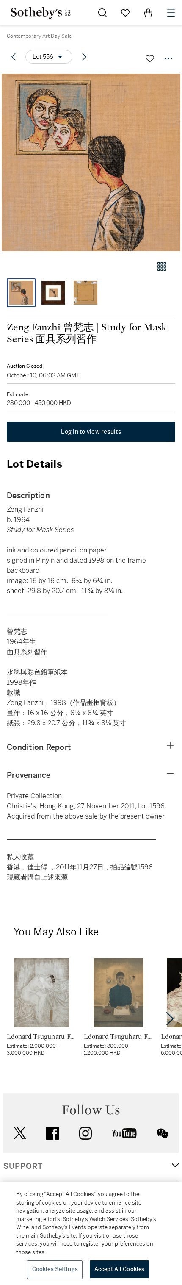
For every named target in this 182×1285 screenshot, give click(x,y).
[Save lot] (150, 58)
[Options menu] (168, 58)
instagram (85, 1133)
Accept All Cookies (119, 1269)
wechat (162, 1133)
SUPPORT (23, 1166)
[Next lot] (84, 57)
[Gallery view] (161, 266)
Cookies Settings (55, 1269)
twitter (20, 1133)
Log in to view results (91, 432)
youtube (124, 1133)
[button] (91, 162)
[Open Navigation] (171, 12)
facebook (52, 1133)
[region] (91, 1233)
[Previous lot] (13, 57)
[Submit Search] (102, 12)
